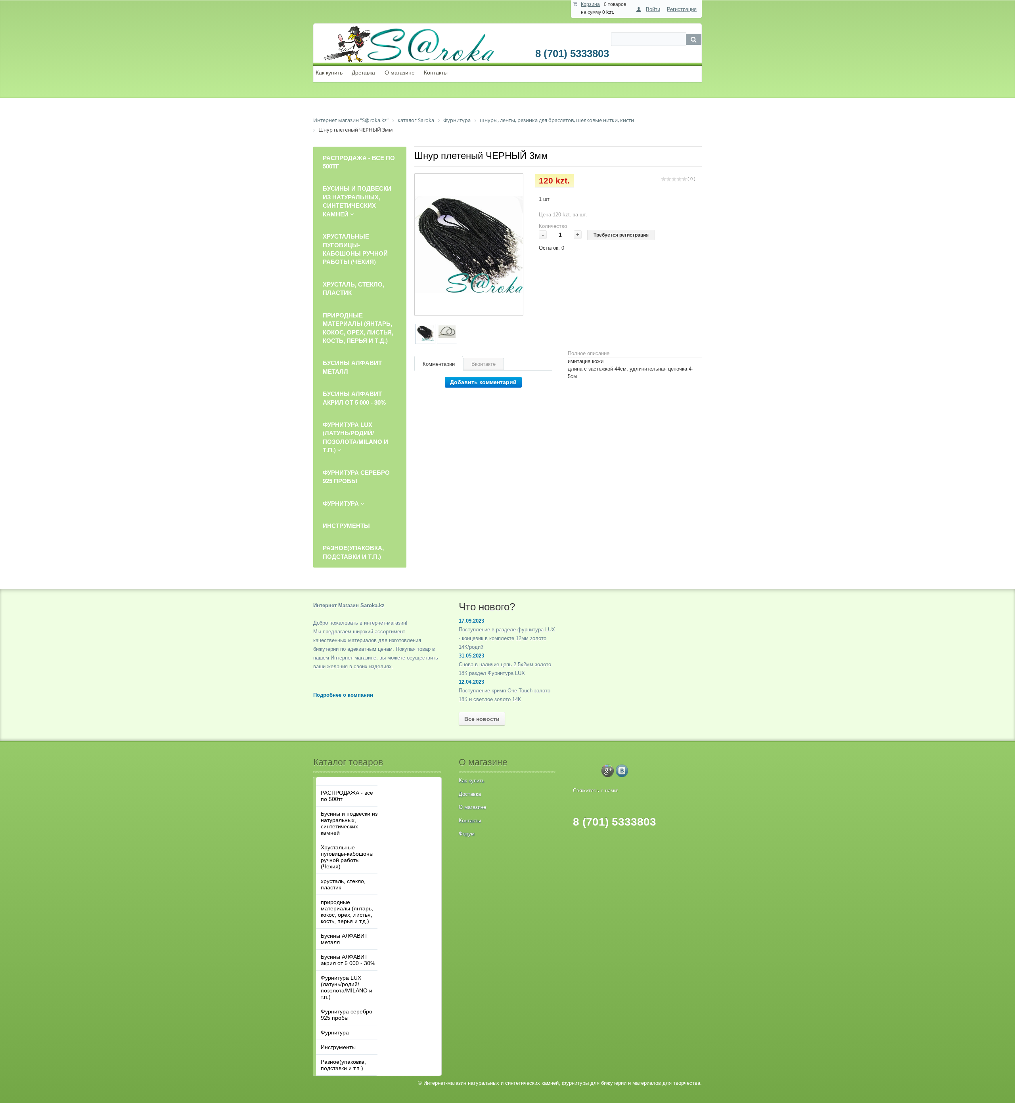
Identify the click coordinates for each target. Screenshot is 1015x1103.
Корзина (590, 4)
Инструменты (338, 1047)
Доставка (363, 72)
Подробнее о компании (343, 695)
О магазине (400, 72)
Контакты (436, 72)
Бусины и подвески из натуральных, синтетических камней (349, 823)
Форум (467, 834)
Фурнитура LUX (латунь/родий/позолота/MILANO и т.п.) (346, 987)
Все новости (482, 719)
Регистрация (682, 9)
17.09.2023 (471, 621)
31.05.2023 (471, 656)
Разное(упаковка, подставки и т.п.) (343, 1065)
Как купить (329, 72)
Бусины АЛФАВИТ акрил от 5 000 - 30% (348, 960)
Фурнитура (335, 1032)
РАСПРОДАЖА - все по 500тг (347, 795)
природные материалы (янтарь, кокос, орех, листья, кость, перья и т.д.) (347, 911)
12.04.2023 (471, 682)
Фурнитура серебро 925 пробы (346, 1014)
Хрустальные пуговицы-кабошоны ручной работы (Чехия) (347, 857)
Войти (653, 9)
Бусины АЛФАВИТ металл (344, 939)
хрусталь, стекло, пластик (343, 884)
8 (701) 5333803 (572, 53)
